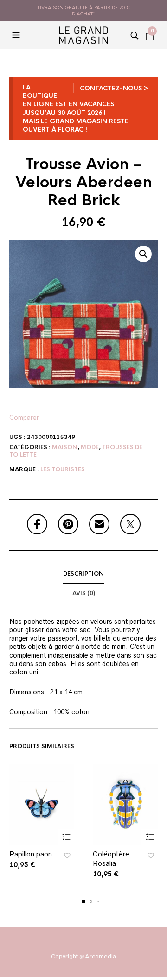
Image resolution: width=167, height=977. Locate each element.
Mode (90, 447)
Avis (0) (83, 593)
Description (83, 573)
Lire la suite (66, 837)
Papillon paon (30, 854)
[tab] (83, 574)
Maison (64, 447)
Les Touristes (62, 469)
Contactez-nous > (114, 88)
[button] (17, 35)
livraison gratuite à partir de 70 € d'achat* (84, 11)
